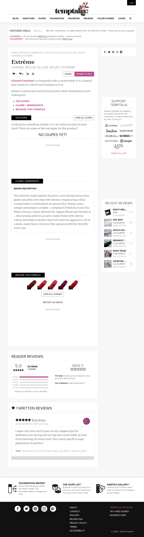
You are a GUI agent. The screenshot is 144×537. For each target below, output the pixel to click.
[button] (15, 19)
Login (131, 2)
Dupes (68, 74)
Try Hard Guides (119, 511)
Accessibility (77, 530)
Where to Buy (84, 74)
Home (14, 52)
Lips (46, 52)
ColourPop (16, 39)
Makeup (37, 52)
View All (37, 31)
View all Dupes (83, 117)
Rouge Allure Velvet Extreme (50, 67)
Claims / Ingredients (29, 105)
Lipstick (54, 52)
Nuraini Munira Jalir (28, 423)
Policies (74, 515)
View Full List (119, 153)
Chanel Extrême (22, 80)
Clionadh (15, 36)
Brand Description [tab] (25, 188)
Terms (73, 527)
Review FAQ (76, 519)
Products (25, 52)
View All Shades (52, 294)
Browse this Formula (30, 109)
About (73, 507)
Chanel (17, 67)
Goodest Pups (118, 515)
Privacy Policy (78, 523)
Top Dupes (23, 101)
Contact (75, 511)
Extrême (23, 61)
